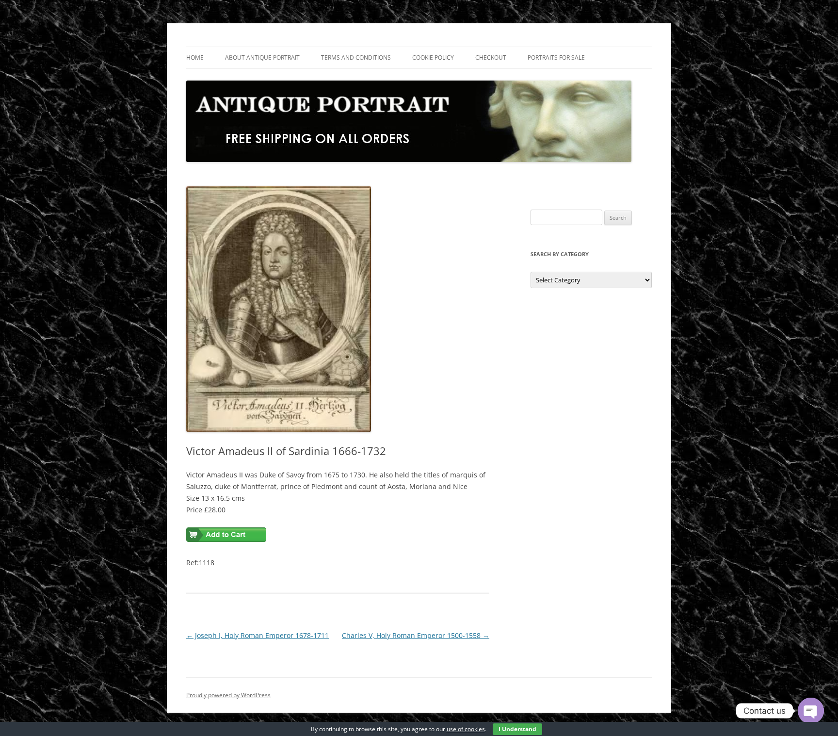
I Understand (517, 729)
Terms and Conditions (356, 57)
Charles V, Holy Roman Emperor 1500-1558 (415, 635)
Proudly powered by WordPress (228, 695)
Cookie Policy (433, 57)
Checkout (490, 57)
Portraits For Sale (556, 57)
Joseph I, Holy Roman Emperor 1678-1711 (257, 635)
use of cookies (466, 729)
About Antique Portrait (262, 57)
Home (195, 57)
